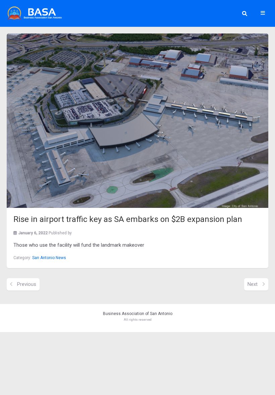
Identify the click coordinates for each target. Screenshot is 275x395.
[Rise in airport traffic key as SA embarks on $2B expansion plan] (137, 120)
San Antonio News (49, 257)
